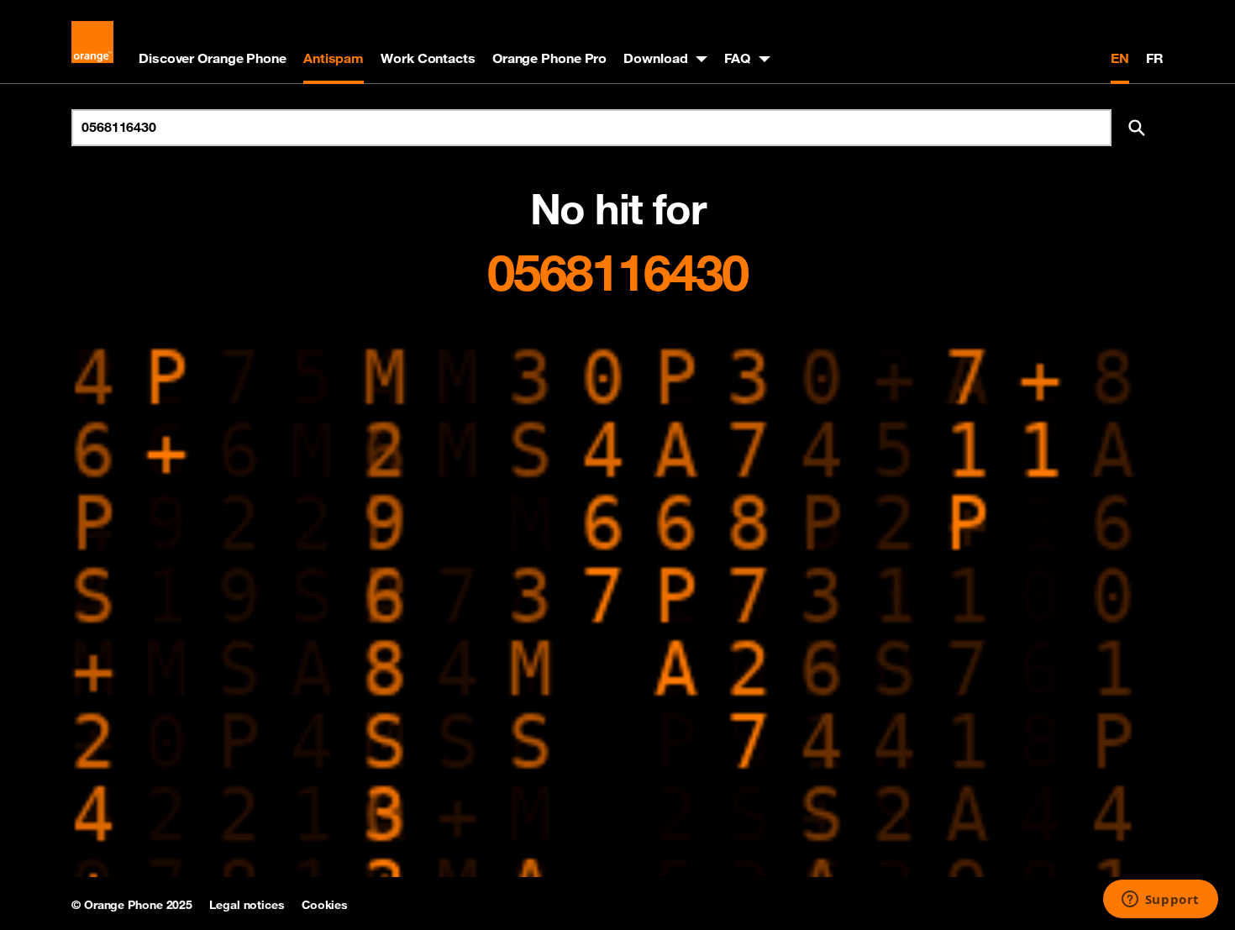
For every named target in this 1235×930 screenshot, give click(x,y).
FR (1155, 58)
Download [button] (655, 58)
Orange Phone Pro (549, 58)
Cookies (325, 905)
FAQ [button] (737, 58)
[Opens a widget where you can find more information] (1160, 901)
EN (1120, 58)
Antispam (333, 58)
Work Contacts (428, 58)
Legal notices (247, 905)
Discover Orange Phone (212, 58)
